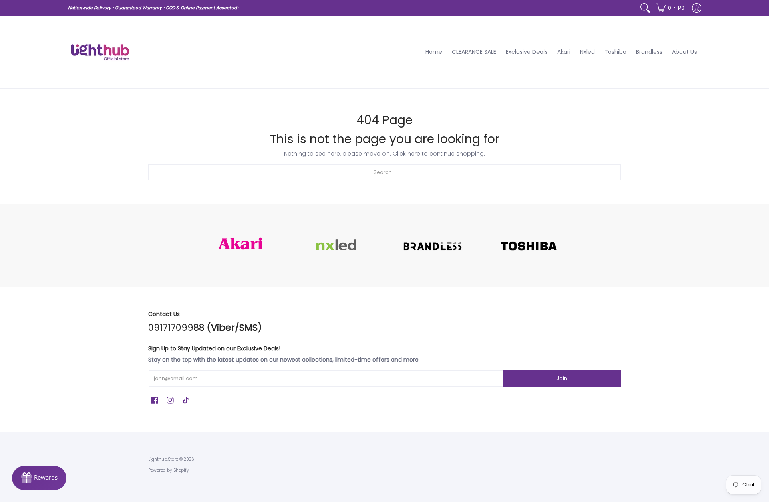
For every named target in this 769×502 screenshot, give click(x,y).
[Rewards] (39, 478)
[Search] (645, 8)
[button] (670, 8)
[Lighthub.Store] (100, 52)
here (413, 154)
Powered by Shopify (168, 470)
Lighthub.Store (163, 459)
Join (561, 378)
